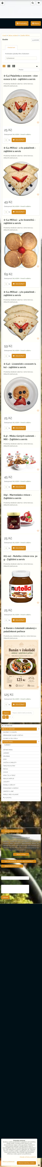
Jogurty (6, 782)
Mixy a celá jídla (11, 738)
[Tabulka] (13, 67)
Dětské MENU (8, 750)
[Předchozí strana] (4, 717)
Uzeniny (6, 753)
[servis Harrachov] (21, 826)
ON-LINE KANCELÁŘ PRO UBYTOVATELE (19, 861)
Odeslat (5, 897)
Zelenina (6, 756)
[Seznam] (9, 67)
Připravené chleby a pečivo (13, 735)
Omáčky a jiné (8, 791)
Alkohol (8, 797)
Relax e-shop (21, 854)
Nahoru (6, 713)
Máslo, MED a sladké (10, 794)
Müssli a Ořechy (9, 785)
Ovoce (5, 772)
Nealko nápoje (8, 778)
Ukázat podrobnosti (8, 1161)
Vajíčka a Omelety (9, 762)
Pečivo (5, 769)
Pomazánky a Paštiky (11, 788)
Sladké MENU (8, 742)
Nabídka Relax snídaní (12, 831)
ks (9, 140)
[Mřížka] (4, 67)
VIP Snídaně (8, 726)
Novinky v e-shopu (10, 732)
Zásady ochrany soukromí (28, 1157)
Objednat (19, 140)
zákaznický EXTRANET (12, 866)
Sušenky (7, 745)
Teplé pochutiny (9, 766)
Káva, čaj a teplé (9, 775)
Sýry (5, 759)
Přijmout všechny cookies (26, 1163)
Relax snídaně (9, 729)
